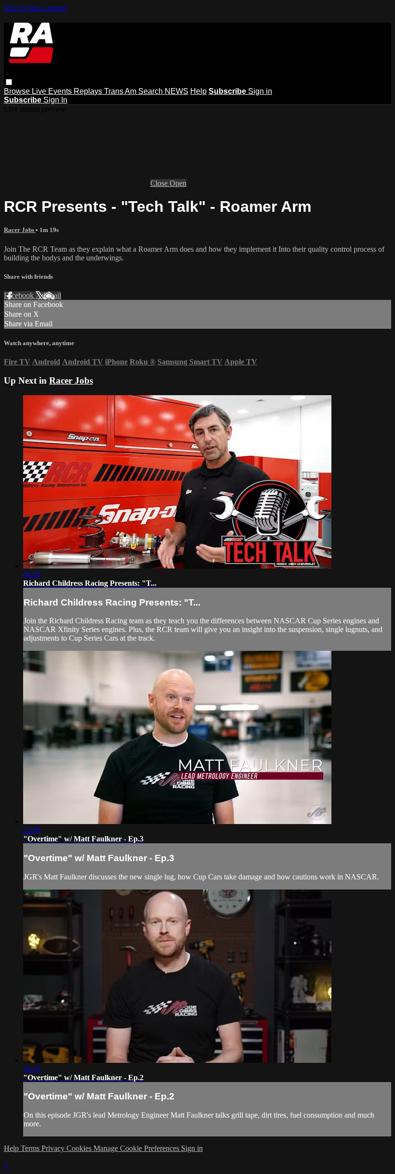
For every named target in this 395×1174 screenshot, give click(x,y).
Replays (89, 91)
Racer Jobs (20, 229)
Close (160, 183)
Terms (31, 1148)
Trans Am (121, 91)
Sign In (55, 100)
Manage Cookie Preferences (137, 1148)
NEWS (176, 91)
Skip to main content (35, 8)
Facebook (20, 295)
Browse (18, 91)
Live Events (53, 91)
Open (178, 183)
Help (198, 91)
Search (151, 91)
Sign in (260, 91)
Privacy (53, 1148)
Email (52, 295)
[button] (9, 82)
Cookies (79, 1148)
